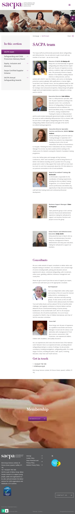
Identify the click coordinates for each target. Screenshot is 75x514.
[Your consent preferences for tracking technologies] (6, 511)
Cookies (40, 511)
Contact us (62, 495)
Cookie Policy (30, 458)
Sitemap (28, 456)
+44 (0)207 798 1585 (40, 364)
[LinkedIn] (52, 456)
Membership (35, 419)
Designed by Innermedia (67, 511)
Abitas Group (15, 472)
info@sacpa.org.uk (39, 366)
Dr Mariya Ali (65, 61)
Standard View (12, 507)
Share (69, 36)
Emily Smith (60, 234)
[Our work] (15, 44)
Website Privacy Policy (33, 465)
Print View (4, 507)
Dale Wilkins (66, 96)
